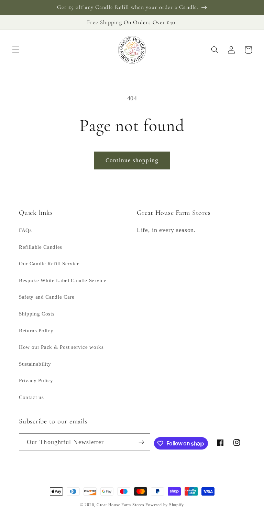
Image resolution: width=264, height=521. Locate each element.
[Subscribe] (141, 442)
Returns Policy (36, 330)
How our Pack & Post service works (61, 347)
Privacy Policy (36, 380)
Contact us (31, 397)
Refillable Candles (40, 247)
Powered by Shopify (164, 504)
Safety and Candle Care (47, 297)
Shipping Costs (36, 314)
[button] (16, 50)
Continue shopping (132, 160)
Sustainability (35, 364)
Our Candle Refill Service (49, 263)
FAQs (25, 230)
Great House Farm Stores (120, 504)
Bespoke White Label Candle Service (62, 280)
